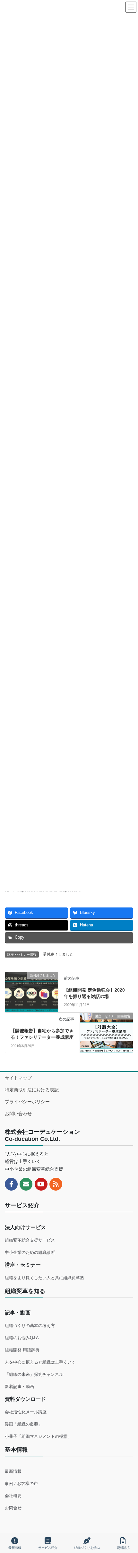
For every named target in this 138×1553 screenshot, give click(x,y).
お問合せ (13, 1507)
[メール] (26, 1184)
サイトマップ (18, 1077)
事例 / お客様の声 (21, 1483)
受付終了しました (58, 954)
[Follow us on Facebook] (11, 1184)
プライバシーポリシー (27, 1101)
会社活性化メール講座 (26, 1412)
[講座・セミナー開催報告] (106, 1025)
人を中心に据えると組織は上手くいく (40, 1362)
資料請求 (123, 1547)
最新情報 (13, 1471)
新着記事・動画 (19, 1386)
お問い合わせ (18, 1113)
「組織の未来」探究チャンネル (34, 1374)
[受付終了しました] (31, 986)
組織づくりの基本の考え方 (30, 1325)
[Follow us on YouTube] (41, 1184)
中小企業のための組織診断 (30, 1252)
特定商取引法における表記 (32, 1089)
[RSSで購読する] (55, 1184)
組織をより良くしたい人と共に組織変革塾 (44, 1277)
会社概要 (13, 1495)
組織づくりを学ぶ (87, 1547)
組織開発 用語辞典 (22, 1350)
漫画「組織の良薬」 (23, 1424)
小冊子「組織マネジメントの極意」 (38, 1436)
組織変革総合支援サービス (30, 1240)
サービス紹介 (47, 1547)
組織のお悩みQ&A (22, 1337)
